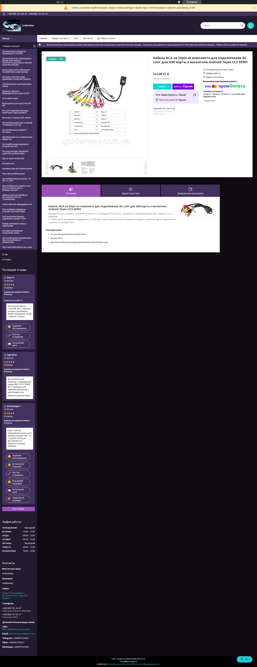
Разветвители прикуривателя (17, 204)
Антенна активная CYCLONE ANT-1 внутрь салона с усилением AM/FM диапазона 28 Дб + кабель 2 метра (19, 311)
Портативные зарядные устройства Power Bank (14, 210)
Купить (162, 86)
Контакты (88, 38)
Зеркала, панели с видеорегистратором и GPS (15, 92)
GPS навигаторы (10, 98)
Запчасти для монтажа (19, 395)
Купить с (178, 86)
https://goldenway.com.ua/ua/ (16, 629)
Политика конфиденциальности (146, 664)
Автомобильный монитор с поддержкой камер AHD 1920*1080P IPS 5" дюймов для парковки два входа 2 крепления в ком (19, 385)
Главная (43, 38)
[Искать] (241, 25)
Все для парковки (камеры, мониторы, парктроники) (15, 111)
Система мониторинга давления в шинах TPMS (14, 217)
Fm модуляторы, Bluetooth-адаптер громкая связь (15, 152)
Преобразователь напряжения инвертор (17, 138)
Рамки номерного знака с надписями (14, 224)
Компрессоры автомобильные (17, 168)
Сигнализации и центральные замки (17, 85)
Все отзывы (18, 509)
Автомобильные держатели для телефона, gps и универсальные (16, 188)
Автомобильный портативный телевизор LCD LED (17, 124)
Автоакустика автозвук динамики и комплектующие (16, 78)
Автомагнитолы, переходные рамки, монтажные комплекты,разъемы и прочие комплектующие (93, 45)
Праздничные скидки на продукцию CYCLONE (14, 52)
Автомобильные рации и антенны (14, 131)
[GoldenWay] (12, 25)
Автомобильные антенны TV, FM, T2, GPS (16, 179)
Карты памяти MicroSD (13, 158)
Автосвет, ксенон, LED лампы (16, 117)
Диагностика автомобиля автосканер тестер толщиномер (14, 197)
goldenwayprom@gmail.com (22, 633)
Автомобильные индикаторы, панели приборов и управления (17, 240)
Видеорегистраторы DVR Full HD (16, 104)
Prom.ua (141, 659)
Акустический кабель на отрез (17, 247)
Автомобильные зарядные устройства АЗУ (15, 145)
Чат (247, 659)
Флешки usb (8, 163)
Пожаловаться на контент (119, 664)
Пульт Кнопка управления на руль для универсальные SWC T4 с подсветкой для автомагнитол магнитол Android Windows (20, 438)
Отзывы (6, 259)
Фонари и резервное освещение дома (12, 232)
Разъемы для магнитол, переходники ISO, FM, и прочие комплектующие (178, 45)
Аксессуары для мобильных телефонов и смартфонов (16, 71)
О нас (76, 38)
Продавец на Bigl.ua (128, 661)
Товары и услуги (59, 38)
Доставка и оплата (106, 38)
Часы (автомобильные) (13, 173)
